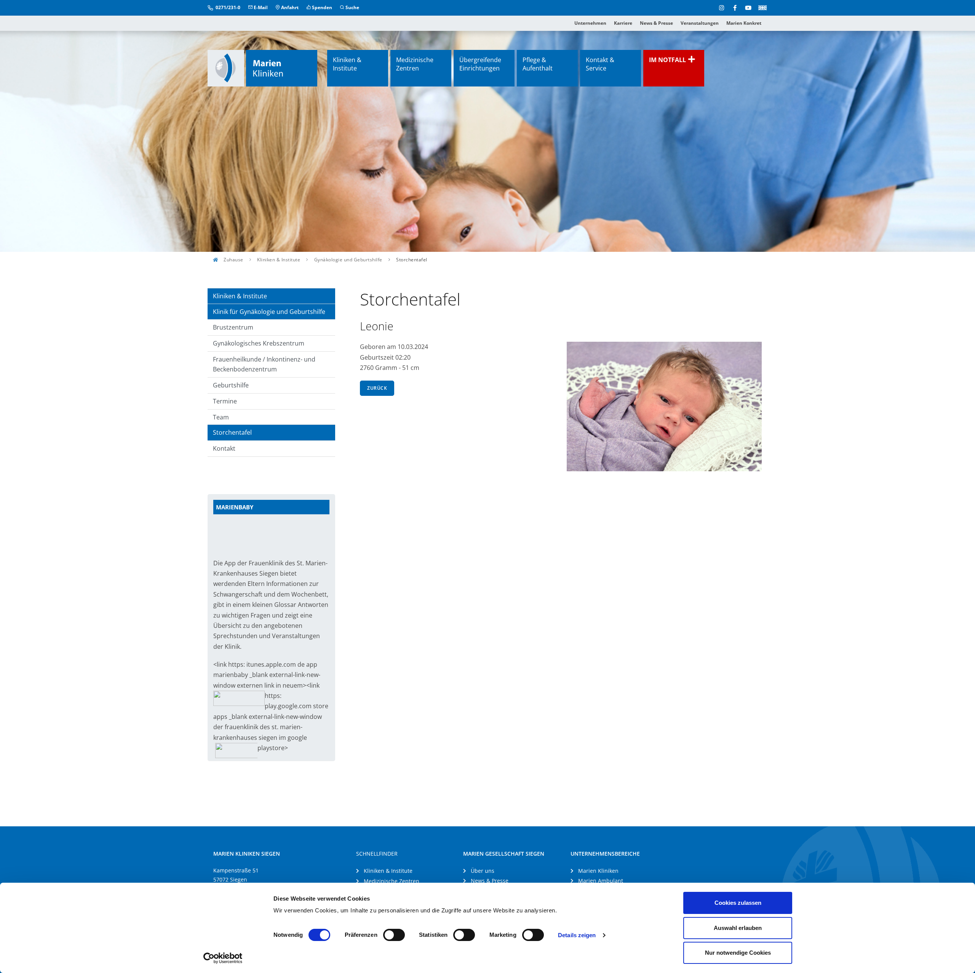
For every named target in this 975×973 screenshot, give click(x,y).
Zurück (377, 388)
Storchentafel (232, 432)
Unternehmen (590, 23)
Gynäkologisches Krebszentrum (258, 343)
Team (221, 417)
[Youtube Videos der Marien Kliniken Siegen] (748, 7)
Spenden (321, 7)
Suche (351, 7)
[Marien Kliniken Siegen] (262, 68)
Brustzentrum (233, 327)
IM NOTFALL (668, 60)
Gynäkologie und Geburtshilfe (348, 259)
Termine (225, 401)
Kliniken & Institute (347, 64)
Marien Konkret (743, 23)
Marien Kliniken (598, 870)
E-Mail (260, 7)
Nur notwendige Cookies (738, 952)
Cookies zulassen (737, 902)
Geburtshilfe (231, 385)
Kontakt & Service (600, 64)
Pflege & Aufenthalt (538, 64)
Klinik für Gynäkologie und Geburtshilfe (269, 311)
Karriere (623, 23)
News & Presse (656, 23)
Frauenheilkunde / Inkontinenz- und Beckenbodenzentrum (264, 364)
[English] (761, 7)
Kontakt (224, 448)
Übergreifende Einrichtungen (480, 64)
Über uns (482, 870)
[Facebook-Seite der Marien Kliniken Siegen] (735, 7)
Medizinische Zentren (414, 64)
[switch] (394, 935)
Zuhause (232, 259)
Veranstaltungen (700, 23)
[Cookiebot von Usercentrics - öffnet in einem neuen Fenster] (223, 958)
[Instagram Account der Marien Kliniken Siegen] (721, 7)
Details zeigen (577, 935)
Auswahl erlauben (738, 928)
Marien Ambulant (600, 880)
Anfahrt (289, 7)
